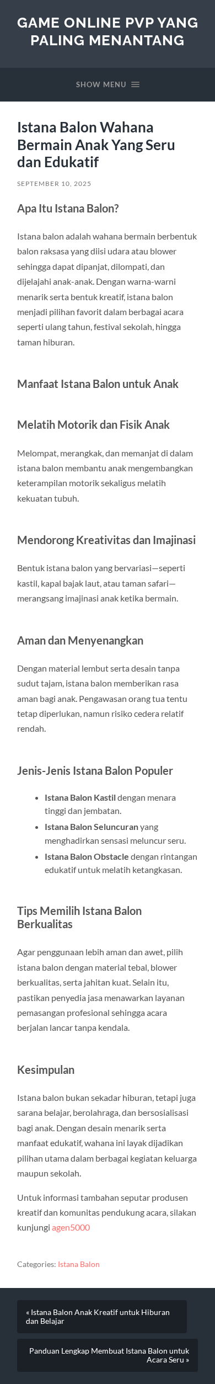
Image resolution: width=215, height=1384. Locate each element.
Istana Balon (79, 1264)
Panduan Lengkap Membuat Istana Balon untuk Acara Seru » (109, 1355)
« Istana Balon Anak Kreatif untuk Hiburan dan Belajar (98, 1317)
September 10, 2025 (54, 183)
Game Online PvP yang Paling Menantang (107, 31)
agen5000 (71, 1227)
